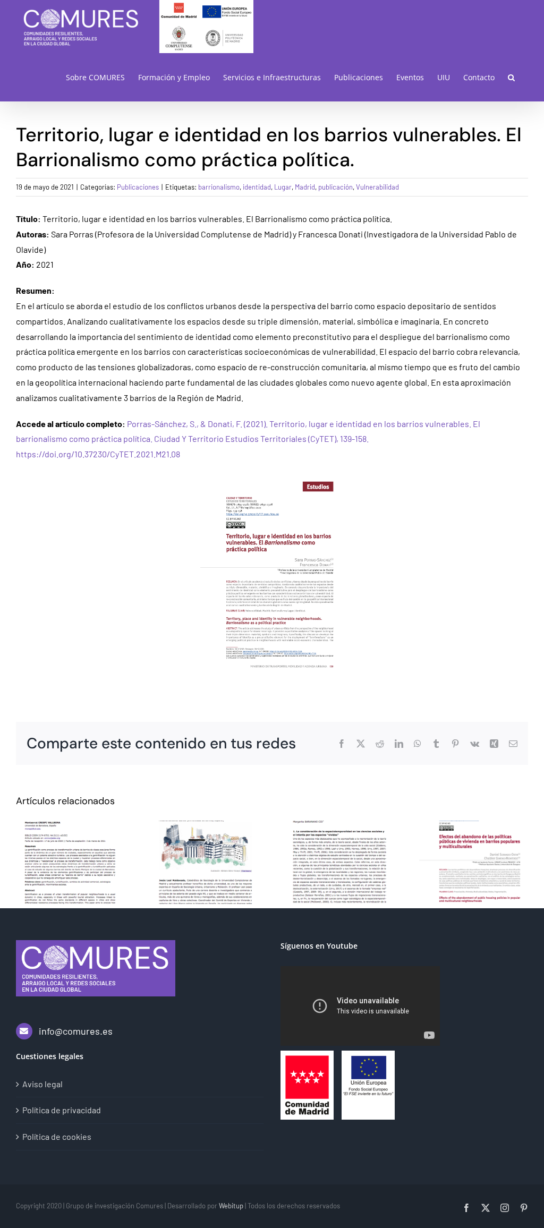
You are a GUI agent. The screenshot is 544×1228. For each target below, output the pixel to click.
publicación (335, 187)
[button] (511, 77)
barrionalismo (219, 187)
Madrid (305, 187)
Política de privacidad (61, 1110)
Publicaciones (138, 187)
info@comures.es (76, 1031)
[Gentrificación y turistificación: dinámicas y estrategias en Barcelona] (70, 862)
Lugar (283, 187)
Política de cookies (56, 1136)
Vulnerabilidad (377, 187)
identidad (257, 187)
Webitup (231, 1205)
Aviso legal (42, 1084)
